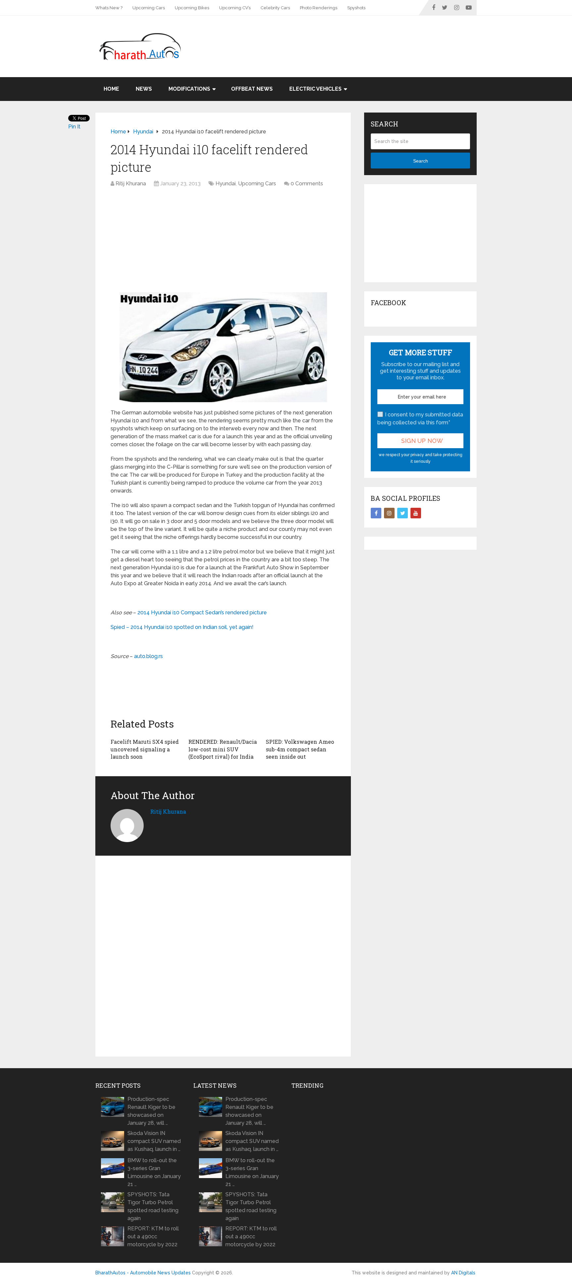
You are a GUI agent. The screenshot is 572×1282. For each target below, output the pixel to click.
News (144, 89)
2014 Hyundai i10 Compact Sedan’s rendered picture (201, 612)
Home (111, 89)
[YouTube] (415, 513)
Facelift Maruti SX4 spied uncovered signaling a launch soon (145, 749)
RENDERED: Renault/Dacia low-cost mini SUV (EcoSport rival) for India (222, 749)
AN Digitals (463, 1272)
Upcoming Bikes (192, 7)
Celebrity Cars (275, 7)
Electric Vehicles (315, 89)
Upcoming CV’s (235, 7)
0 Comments (307, 183)
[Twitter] (402, 513)
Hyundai (225, 183)
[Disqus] (223, 956)
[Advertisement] (356, 37)
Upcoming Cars (148, 7)
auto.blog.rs (148, 656)
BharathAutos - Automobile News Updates (143, 1272)
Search (420, 161)
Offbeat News (252, 89)
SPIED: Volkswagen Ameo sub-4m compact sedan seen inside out (300, 749)
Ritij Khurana (131, 183)
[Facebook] (376, 513)
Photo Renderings (318, 7)
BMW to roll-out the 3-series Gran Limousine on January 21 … (154, 1172)
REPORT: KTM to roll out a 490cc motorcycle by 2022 (153, 1236)
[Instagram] (389, 513)
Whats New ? (108, 7)
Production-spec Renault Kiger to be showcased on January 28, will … (151, 1111)
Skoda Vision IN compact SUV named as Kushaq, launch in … (154, 1141)
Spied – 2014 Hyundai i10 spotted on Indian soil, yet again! (182, 627)
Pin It (74, 126)
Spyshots (356, 7)
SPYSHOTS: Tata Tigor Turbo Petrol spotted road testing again (152, 1206)
